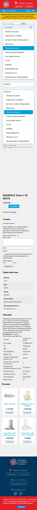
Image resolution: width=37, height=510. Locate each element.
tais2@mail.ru (20, 489)
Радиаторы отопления (13, 36)
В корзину (14, 206)
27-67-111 (11, 11)
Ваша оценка (7, 235)
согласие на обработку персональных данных (18, 503)
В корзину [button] (9, 413)
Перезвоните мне (18, 484)
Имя (4, 248)
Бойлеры (8, 64)
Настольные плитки (12, 56)
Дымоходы (9, 44)
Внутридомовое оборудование (16, 77)
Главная (5, 145)
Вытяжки (10, 147)
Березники (19, 6)
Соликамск (29, 6)
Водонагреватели (11, 69)
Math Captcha (7, 261)
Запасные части (11, 73)
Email (5, 251)
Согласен (21, 507)
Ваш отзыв (7, 237)
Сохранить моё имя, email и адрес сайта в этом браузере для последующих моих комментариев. (17, 256)
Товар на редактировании (14, 52)
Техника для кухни (12, 48)
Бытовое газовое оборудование (17, 40)
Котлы (7, 60)
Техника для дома (12, 31)
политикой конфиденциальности (19, 501)
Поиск (23, 23)
